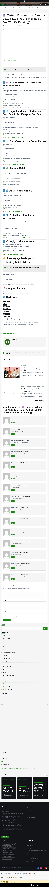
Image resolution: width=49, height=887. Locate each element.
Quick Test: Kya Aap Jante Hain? (10, 686)
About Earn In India (31, 817)
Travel (4, 672)
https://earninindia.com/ (7, 833)
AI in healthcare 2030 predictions (9, 848)
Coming (23, 768)
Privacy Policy (30, 807)
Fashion (9, 25)
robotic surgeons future (36, 701)
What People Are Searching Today (10, 678)
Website (4, 611)
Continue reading (38, 380)
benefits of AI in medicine (8, 699)
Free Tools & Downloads (8, 62)
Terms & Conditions (31, 812)
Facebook (5, 318)
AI (4, 768)
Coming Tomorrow (6, 638)
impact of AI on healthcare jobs (9, 701)
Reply (13, 422)
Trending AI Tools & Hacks (8, 675)
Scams (33, 768)
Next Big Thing (6, 661)
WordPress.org (6, 764)
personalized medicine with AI (24, 701)
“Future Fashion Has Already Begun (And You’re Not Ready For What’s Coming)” (23, 7)
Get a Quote (5, 836)
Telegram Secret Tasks (7, 666)
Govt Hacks (29, 768)
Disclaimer (29, 815)
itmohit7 (5, 25)
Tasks (21, 768)
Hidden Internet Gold (7, 655)
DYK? (14, 768)
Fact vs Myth (5, 646)
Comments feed (7, 761)
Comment (5, 591)
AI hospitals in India (7, 846)
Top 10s (8, 768)
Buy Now (44, 4)
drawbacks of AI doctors (20, 699)
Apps (6, 768)
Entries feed (5, 758)
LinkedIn (14, 318)
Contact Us (29, 810)
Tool (35, 768)
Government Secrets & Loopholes (9, 652)
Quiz (26, 768)
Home (2, 7)
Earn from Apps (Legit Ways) (9, 60)
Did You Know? (6, 641)
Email (4, 606)
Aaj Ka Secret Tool (8, 681)
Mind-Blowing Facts (7, 658)
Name (4, 600)
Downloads (17, 768)
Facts (2, 768)
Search (3, 624)
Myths (11, 768)
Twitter (9, 318)
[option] (8, 788)
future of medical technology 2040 (35, 699)
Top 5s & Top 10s (6, 669)
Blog (4, 635)
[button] (45, 775)
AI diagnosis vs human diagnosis (9, 844)
